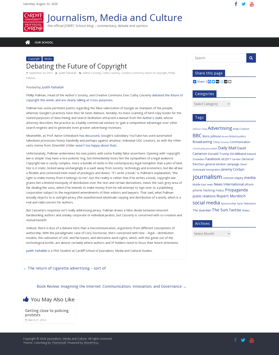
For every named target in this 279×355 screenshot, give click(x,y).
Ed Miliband (238, 154)
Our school (44, 42)
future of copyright (156, 73)
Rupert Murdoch (231, 195)
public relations (204, 196)
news (210, 184)
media (250, 177)
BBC (197, 135)
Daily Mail (227, 148)
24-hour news (200, 129)
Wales (246, 210)
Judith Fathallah (68, 73)
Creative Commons (132, 73)
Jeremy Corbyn (232, 169)
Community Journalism (205, 148)
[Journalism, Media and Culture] (27, 42)
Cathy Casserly (111, 73)
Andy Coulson (241, 128)
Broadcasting (202, 142)
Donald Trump (218, 154)
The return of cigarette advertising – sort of (64, 268)
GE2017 (226, 159)
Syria (240, 203)
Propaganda (236, 190)
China (216, 142)
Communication (240, 142)
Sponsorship (228, 203)
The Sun (220, 210)
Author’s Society (92, 73)
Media (48, 59)
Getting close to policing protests (47, 312)
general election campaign (222, 164)
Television (249, 203)
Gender (236, 159)
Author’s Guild (152, 118)
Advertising (220, 128)
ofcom (248, 184)
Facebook (212, 159)
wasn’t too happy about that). (96, 145)
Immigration (213, 169)
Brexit (225, 136)
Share (201, 81)
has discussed (89, 135)
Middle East (199, 184)
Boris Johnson (211, 136)
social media (206, 202)
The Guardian (202, 210)
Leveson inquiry (233, 178)
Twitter (235, 209)
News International (229, 184)
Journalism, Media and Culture (115, 17)
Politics (220, 190)
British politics (237, 136)
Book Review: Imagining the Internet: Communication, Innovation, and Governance (111, 286)
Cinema (224, 142)
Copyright (34, 59)
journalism (207, 177)
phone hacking (204, 190)
